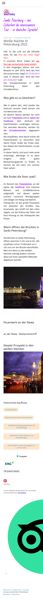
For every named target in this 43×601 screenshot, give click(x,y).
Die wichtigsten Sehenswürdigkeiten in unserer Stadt (21, 446)
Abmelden (7, 594)
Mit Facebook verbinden (11, 471)
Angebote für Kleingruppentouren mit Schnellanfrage (21, 426)
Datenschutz (17, 590)
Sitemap (26, 590)
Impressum (7, 590)
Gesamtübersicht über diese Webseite (18, 418)
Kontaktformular (11, 410)
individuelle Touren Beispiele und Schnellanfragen (21, 436)
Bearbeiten (16, 594)
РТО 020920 (22, 493)
